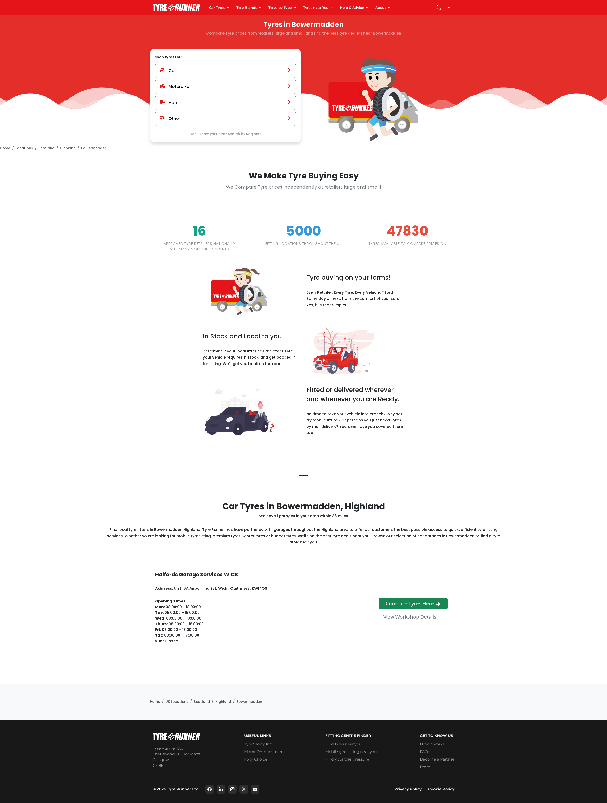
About (380, 7)
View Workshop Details (410, 616)
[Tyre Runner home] (176, 7)
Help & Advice (352, 7)
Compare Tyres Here (410, 603)
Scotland (46, 148)
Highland (68, 148)
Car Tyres (217, 7)
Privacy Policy (408, 789)
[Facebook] (209, 789)
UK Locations (177, 701)
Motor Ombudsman (263, 751)
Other (174, 118)
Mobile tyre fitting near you (351, 751)
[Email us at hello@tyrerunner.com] (449, 7)
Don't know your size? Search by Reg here (226, 134)
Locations (24, 148)
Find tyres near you (343, 744)
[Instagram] (232, 789)
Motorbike (179, 86)
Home (5, 148)
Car (172, 70)
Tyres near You (316, 7)
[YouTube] (255, 789)
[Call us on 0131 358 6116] (438, 7)
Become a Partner (437, 759)
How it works (432, 744)
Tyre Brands (246, 7)
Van (173, 102)
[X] (243, 789)
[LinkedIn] (221, 789)
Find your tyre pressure (347, 759)
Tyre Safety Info (258, 744)
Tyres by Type (280, 7)
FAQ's (425, 751)
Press (425, 767)
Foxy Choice (255, 759)
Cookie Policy (441, 789)
